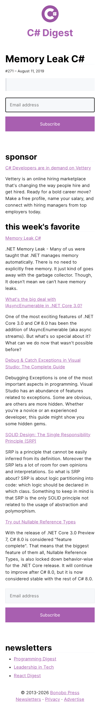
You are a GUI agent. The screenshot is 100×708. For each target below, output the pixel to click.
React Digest (27, 675)
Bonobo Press (64, 692)
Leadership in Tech (34, 667)
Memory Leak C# (23, 238)
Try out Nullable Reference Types (40, 521)
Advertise (74, 699)
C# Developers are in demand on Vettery (48, 167)
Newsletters (28, 699)
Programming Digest (35, 658)
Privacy (52, 699)
